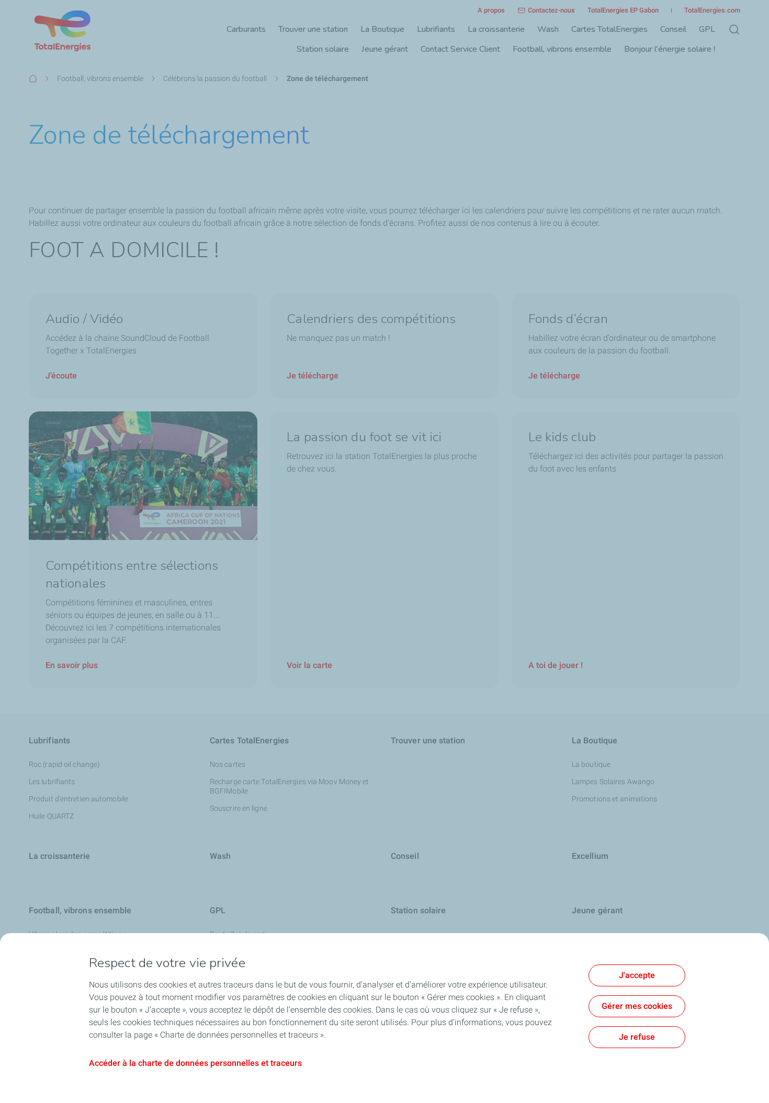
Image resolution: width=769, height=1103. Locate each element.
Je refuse (637, 1037)
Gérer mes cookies (637, 1006)
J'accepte (637, 975)
